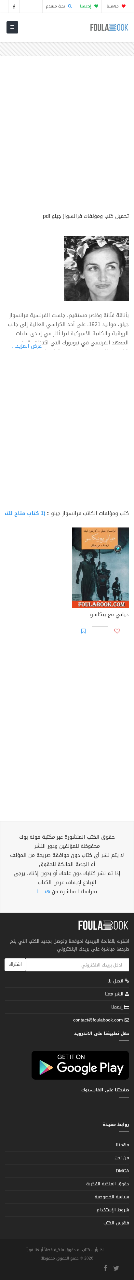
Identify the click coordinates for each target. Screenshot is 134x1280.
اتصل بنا (116, 981)
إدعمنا (117, 1007)
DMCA (122, 1171)
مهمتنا (113, 6)
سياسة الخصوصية (112, 1197)
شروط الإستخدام (113, 1210)
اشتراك (15, 964)
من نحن (121, 1157)
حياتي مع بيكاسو (109, 615)
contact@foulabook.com (98, 1020)
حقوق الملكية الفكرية (107, 1184)
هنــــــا (43, 892)
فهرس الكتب (116, 1223)
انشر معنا (115, 994)
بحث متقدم (56, 6)
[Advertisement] (67, 137)
